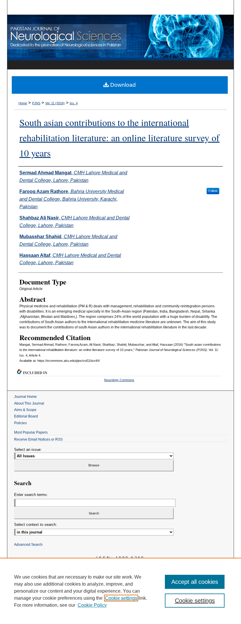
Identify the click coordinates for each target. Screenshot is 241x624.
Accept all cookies (194, 582)
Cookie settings (121, 598)
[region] (120, 591)
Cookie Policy (92, 605)
